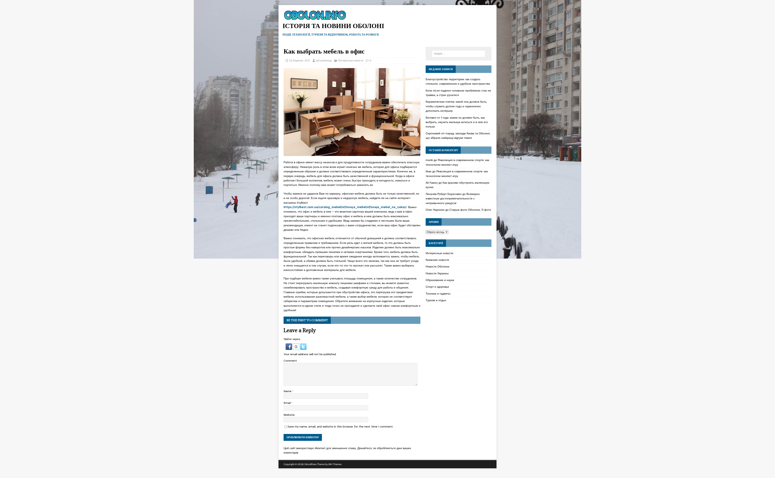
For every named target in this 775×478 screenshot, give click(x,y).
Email (287, 403)
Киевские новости (437, 260)
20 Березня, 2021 (299, 60)
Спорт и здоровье (437, 286)
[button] (289, 347)
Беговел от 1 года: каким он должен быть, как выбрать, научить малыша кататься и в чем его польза (457, 122)
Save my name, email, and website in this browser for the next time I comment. (340, 426)
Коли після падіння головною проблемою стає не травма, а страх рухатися (458, 92)
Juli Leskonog (324, 60)
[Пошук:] (458, 53)
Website (289, 415)
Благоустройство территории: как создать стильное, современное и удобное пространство (458, 81)
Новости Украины (437, 273)
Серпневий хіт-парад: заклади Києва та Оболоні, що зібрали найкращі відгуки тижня (458, 135)
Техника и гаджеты (438, 293)
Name (288, 391)
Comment (290, 360)
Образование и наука (440, 280)
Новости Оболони (437, 266)
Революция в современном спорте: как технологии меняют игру (457, 162)
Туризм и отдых (436, 300)
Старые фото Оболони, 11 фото (470, 209)
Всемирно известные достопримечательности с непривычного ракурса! (453, 198)
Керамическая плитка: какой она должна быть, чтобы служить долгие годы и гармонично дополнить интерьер (456, 106)
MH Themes (334, 464)
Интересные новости (350, 60)
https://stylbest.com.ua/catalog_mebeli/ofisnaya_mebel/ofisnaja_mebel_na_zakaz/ (345, 207)
